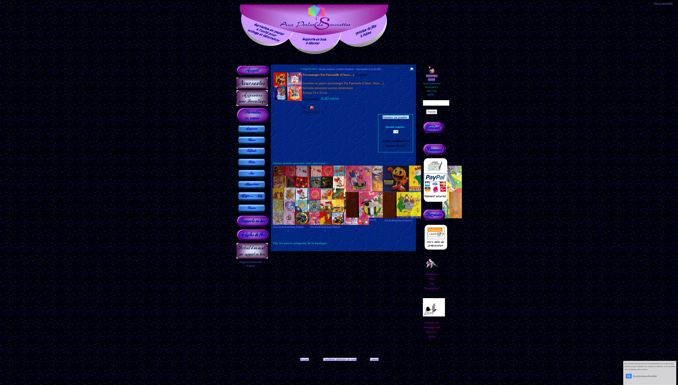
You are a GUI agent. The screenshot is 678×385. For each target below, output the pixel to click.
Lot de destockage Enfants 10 (361, 219)
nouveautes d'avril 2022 (368, 69)
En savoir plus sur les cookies (645, 376)
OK (628, 376)
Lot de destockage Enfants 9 (398, 220)
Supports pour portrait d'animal (251, 264)
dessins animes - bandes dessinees (336, 69)
